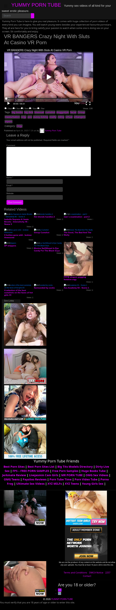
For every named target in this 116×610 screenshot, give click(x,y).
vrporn (8, 121)
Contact (87, 576)
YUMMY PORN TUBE (36, 5)
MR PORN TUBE (72, 475)
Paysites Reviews (35, 479)
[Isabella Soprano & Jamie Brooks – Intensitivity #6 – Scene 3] (18, 215)
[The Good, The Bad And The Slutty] (78, 230)
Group (81, 112)
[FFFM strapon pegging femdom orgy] (86, 259)
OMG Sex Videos (97, 475)
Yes (60, 590)
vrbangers (79, 117)
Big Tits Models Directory (75, 467)
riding (61, 117)
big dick (28, 112)
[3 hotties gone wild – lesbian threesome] (18, 231)
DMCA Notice (96, 572)
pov (30, 117)
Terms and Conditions (75, 572)
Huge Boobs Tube (93, 471)
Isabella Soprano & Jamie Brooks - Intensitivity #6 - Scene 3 (16, 221)
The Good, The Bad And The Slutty (77, 233)
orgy (23, 117)
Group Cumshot (41, 232)
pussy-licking (40, 117)
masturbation (12, 117)
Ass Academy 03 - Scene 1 (76, 288)
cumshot (50, 112)
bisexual (39, 112)
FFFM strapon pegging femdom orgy (75, 278)
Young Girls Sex (92, 484)
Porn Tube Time (61, 479)
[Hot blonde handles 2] (43, 214)
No (59, 593)
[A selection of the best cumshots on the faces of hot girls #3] (18, 286)
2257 (107, 572)
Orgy (19, 126)
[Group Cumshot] (41, 230)
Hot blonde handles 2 (44, 217)
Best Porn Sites (14, 467)
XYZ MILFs (55, 484)
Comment (10, 145)
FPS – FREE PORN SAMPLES (31, 471)
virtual (69, 117)
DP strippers (10, 246)
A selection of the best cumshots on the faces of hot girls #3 (18, 292)
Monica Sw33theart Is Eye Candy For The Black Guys (47, 249)
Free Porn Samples (65, 471)
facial (73, 112)
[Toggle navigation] (6, 6)
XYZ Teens (72, 484)
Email (9, 185)
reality (53, 117)
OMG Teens (12, 479)
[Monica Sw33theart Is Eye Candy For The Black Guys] (48, 244)
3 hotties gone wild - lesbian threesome (18, 236)
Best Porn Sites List (41, 467)
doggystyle (63, 112)
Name (9, 177)
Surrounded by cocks (44, 288)
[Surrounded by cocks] (43, 285)
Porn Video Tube (86, 479)
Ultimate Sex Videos (30, 484)
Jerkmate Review (14, 475)
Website (10, 193)
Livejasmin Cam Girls (43, 475)
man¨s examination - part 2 (77, 217)
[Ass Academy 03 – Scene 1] (75, 285)
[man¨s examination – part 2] (75, 214)
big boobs (17, 112)
